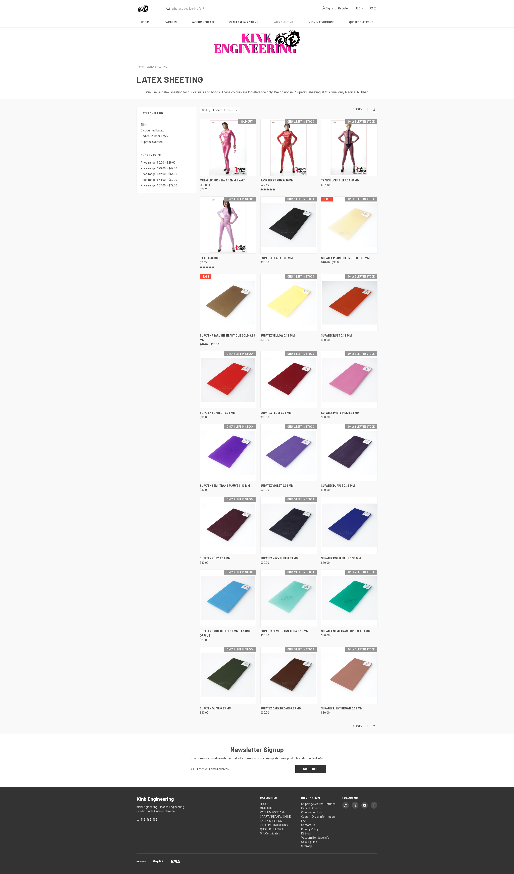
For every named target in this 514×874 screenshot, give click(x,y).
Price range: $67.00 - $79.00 (159, 185)
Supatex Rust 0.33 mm (336, 335)
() (375, 8)
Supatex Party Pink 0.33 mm (340, 413)
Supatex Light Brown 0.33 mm (342, 708)
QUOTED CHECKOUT (361, 22)
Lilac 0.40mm (209, 258)
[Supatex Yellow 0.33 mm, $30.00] (288, 302)
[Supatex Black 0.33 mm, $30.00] (288, 225)
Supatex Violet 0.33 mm (277, 485)
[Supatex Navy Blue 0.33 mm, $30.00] (288, 525)
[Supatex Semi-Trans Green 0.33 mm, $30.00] (349, 598)
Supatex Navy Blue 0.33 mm (279, 558)
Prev (358, 109)
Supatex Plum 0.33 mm (276, 413)
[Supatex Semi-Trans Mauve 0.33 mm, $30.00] (228, 452)
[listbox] (226, 110)
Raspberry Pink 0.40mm (277, 180)
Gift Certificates (270, 833)
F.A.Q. (304, 820)
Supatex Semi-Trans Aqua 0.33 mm (284, 631)
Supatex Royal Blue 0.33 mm (341, 558)
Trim (144, 124)
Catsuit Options (311, 808)
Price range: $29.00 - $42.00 (159, 168)
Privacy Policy (309, 829)
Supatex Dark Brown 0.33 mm (280, 708)
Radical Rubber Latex (154, 136)
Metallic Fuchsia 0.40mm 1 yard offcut (223, 183)
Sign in (330, 8)
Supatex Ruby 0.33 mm (215, 558)
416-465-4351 (149, 819)
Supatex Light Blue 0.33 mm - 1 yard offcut (225, 633)
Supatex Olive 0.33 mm (215, 708)
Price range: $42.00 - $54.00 (159, 174)
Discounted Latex (152, 130)
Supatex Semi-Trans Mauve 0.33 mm (225, 485)
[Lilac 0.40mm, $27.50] (228, 225)
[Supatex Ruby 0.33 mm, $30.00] (228, 525)
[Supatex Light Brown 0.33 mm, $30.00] (349, 675)
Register (343, 8)
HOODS (145, 22)
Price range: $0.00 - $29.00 (158, 162)
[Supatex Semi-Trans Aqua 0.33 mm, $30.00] (288, 598)
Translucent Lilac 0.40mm (340, 180)
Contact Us (308, 825)
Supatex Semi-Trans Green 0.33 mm (345, 631)
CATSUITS (170, 22)
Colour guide (309, 841)
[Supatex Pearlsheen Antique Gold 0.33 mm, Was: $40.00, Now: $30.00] (228, 302)
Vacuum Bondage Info (315, 837)
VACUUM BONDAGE (203, 22)
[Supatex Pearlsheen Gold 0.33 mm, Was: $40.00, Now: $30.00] (349, 225)
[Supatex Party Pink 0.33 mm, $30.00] (349, 380)
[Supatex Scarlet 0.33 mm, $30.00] (228, 380)
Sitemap (306, 846)
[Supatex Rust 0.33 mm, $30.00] (349, 302)
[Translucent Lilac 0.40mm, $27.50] (349, 147)
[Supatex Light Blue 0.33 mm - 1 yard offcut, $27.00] (228, 598)
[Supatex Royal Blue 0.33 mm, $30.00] (349, 525)
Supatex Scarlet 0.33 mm (218, 413)
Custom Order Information (318, 816)
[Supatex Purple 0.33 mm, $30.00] (349, 452)
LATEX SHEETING (283, 22)
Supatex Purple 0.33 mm (338, 485)
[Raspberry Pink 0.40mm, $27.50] (288, 147)
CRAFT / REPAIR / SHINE (243, 22)
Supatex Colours (152, 142)
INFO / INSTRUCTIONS (321, 22)
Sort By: (206, 110)
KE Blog (306, 833)
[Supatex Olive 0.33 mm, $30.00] (228, 675)
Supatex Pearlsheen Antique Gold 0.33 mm (227, 338)
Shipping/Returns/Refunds (318, 804)
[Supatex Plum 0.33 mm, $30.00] (288, 380)
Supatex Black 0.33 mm (276, 258)
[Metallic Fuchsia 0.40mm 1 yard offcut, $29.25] (228, 147)
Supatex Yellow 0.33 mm (277, 335)
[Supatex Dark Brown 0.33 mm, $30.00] (288, 675)
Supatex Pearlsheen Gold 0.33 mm (345, 258)
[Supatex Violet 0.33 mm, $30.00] (288, 452)
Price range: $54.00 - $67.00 (159, 180)
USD (358, 8)
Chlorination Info (311, 812)
